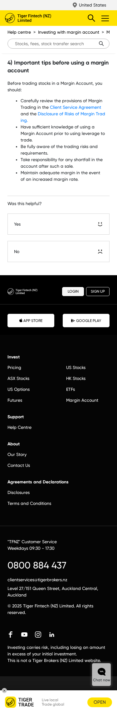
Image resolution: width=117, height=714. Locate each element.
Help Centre (19, 427)
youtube (24, 634)
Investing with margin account (68, 32)
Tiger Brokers (41, 18)
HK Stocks (75, 378)
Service (71, 107)
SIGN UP (98, 291)
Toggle (106, 18)
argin (90, 113)
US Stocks (75, 367)
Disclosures (18, 492)
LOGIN (73, 291)
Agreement (90, 107)
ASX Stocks (18, 378)
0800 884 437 (36, 565)
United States (92, 4)
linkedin (52, 634)
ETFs (70, 389)
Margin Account (82, 400)
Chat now (101, 680)
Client (56, 107)
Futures (14, 400)
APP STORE (32, 321)
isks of (73, 113)
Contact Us (18, 465)
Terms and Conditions (29, 503)
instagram (38, 634)
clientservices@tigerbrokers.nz (37, 579)
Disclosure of (51, 113)
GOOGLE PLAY (88, 321)
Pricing (14, 367)
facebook (10, 634)
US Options (18, 389)
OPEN (100, 702)
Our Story (17, 454)
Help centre (19, 32)
